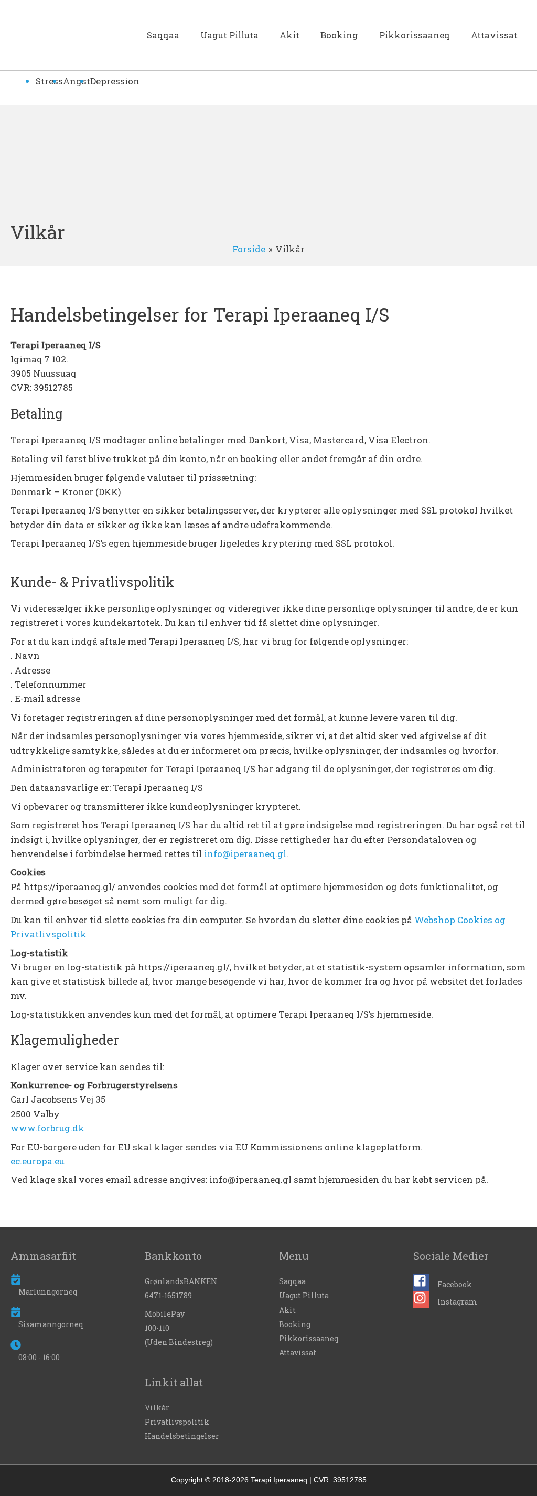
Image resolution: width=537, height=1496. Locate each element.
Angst (76, 81)
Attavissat (494, 35)
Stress (49, 81)
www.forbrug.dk (47, 1128)
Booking (339, 35)
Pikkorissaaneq (414, 35)
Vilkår (157, 1408)
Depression (114, 81)
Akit (289, 35)
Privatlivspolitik (177, 1422)
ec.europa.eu (37, 1161)
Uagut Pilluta (229, 35)
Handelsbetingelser (182, 1436)
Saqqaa (163, 35)
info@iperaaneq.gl (245, 854)
